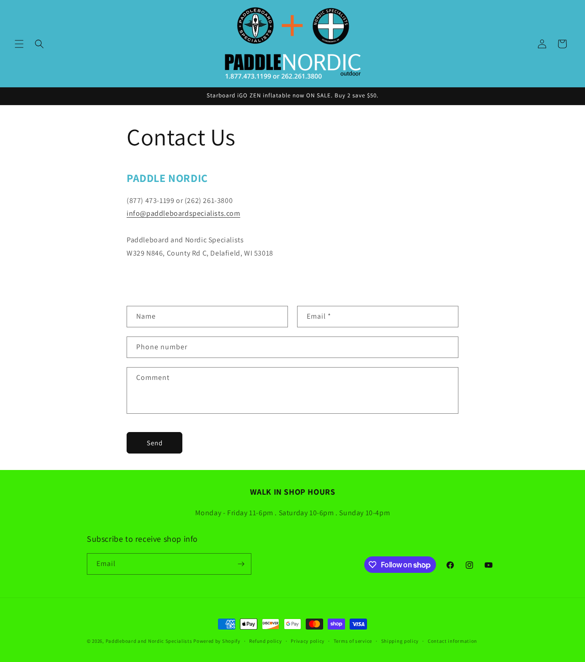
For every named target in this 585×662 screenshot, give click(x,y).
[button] (19, 44)
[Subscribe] (241, 564)
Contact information (452, 641)
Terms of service (353, 641)
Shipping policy (400, 641)
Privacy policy (307, 641)
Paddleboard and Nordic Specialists (149, 641)
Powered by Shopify (216, 641)
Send (155, 442)
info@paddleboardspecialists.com (183, 213)
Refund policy (265, 641)
